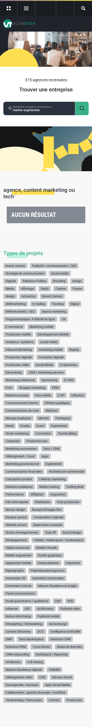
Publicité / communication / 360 (54, 266)
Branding (59, 281)
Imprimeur (73, 563)
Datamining (14, 372)
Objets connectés (17, 548)
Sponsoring (49, 380)
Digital (74, 304)
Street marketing (17, 433)
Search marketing (54, 311)
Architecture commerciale (66, 471)
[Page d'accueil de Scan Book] (19, 23)
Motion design (15, 509)
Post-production (68, 502)
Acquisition (58, 494)
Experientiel (59, 426)
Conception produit (19, 479)
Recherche (83, 8)
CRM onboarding (17, 654)
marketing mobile (51, 349)
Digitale (11, 281)
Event (40, 426)
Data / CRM (51, 448)
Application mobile (18, 563)
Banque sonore (16, 517)
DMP (9, 639)
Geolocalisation (48, 563)
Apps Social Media (57, 685)
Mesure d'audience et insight (57, 586)
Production (74, 700)
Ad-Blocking (45, 608)
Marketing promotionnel (22, 464)
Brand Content (52, 296)
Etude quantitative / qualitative (27, 601)
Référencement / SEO (20, 311)
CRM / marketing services (46, 372)
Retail (9, 426)
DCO (41, 631)
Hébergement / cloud (20, 456)
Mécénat (52, 410)
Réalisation (42, 502)
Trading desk (75, 487)
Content (54, 700)
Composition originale (48, 517)
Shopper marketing (32, 387)
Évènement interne (18, 586)
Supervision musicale (47, 525)
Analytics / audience (19, 342)
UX (64, 319)
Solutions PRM (16, 647)
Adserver (12, 608)
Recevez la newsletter (65, 8)
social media (48, 342)
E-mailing (38, 304)
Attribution (13, 662)
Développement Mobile (53, 334)
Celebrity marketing (52, 479)
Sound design (72, 532)
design (10, 296)
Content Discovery (18, 631)
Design (77, 281)
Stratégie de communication (25, 273)
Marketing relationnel (20, 380)
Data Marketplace (31, 639)
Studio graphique (50, 555)
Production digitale (19, 357)
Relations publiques (19, 487)
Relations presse (17, 395)
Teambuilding (67, 433)
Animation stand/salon (48, 578)
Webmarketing (16, 304)
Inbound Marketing (19, 349)
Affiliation (37, 494)
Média (10, 288)
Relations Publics (34, 281)
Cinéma (60, 288)
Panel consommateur (20, 593)
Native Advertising (18, 616)
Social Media (44, 365)
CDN (42, 677)
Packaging (62, 418)
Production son (37, 441)
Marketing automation (21, 448)
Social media (60, 273)
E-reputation (68, 365)
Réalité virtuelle (46, 548)
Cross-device (41, 647)
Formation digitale (51, 357)
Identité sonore (16, 525)
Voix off (50, 532)
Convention (43, 433)
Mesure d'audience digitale (24, 669)
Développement (16, 540)
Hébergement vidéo (19, 677)
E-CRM (68, 380)
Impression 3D (15, 578)
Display (74, 349)
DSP (58, 601)
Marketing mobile (41, 327)
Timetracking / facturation (24, 700)
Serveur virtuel (62, 677)
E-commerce (14, 327)
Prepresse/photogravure (47, 570)
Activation (28, 296)
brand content (15, 266)
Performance (15, 494)
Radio (45, 288)
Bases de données (69, 647)
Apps (44, 456)
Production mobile (18, 334)
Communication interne (22, 403)
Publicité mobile (48, 616)
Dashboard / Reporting (51, 654)
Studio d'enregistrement (22, 532)
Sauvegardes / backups (22, 685)
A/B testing (35, 662)
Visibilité (54, 669)
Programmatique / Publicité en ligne (30, 319)
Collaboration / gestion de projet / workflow (36, 692)
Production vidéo (17, 365)
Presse (77, 288)
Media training (49, 487)
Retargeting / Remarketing (24, 624)
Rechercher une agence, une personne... (33, 107)
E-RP (61, 395)
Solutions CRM (60, 639)
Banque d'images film (46, 509)
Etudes (25, 426)
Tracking (58, 304)
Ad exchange (58, 624)
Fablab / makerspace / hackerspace (58, 540)
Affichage (27, 288)
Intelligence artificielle (65, 631)
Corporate (13, 441)
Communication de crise (22, 410)
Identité (43, 418)
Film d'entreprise (17, 502)
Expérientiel (53, 464)
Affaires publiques (57, 403)
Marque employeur (18, 418)
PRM (55, 387)
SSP (27, 608)
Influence (77, 395)
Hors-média (43, 395)
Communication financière (24, 471)
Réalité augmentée (18, 555)
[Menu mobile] (9, 8)
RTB (70, 601)
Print (9, 387)
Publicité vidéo (70, 608)
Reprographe (15, 570)
